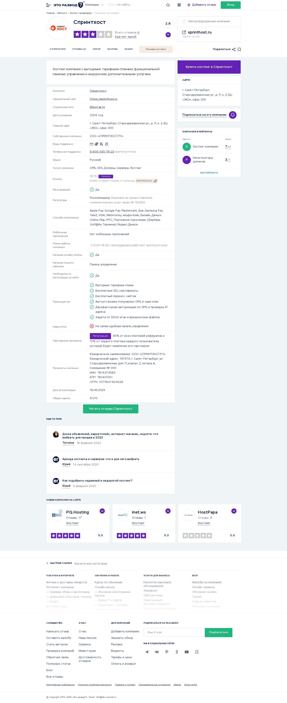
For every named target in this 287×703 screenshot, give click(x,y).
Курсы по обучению (109, 582)
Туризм (197, 597)
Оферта (177, 685)
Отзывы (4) (79, 49)
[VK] (156, 652)
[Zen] (176, 652)
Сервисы (85, 644)
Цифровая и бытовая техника (70, 597)
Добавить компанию (125, 631)
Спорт (54, 601)
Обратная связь (57, 657)
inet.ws (139, 512)
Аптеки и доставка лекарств (66, 582)
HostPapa (207, 512)
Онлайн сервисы (203, 587)
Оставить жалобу (58, 638)
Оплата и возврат (123, 664)
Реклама (117, 644)
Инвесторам (87, 651)
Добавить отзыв (204, 5)
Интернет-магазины (60, 587)
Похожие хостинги (156, 49)
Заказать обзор (122, 638)
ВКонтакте (97, 107)
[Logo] (57, 27)
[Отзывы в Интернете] (68, 4)
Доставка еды (56, 606)
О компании (58, 49)
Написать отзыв (57, 631)
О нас (83, 631)
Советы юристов (204, 601)
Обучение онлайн (204, 592)
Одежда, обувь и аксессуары (70, 592)
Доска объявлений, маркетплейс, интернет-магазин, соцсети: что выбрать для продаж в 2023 (110, 436)
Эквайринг (151, 591)
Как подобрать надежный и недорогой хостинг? (97, 481)
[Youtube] (186, 652)
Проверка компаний (60, 651)
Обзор (97, 49)
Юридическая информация (60, 685)
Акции (128, 49)
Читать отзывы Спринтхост (111, 408)
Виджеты (117, 651)
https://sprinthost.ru (103, 99)
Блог (49, 670)
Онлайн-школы (105, 587)
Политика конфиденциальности (95, 685)
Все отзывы (54, 677)
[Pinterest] (166, 652)
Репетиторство (109, 610)
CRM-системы (153, 595)
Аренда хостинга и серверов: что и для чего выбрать (100, 459)
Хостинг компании (205, 146)
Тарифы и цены (121, 657)
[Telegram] (147, 652)
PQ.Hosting (77, 512)
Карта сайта (190, 685)
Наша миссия (87, 638)
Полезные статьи (58, 664)
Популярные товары (60, 611)
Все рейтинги (209, 173)
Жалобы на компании (207, 582)
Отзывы (71, 518)
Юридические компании (160, 608)
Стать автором (57, 644)
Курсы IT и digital (110, 600)
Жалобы (112, 49)
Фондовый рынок (204, 611)
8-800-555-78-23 (102, 152)
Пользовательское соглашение (154, 685)
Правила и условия (125, 685)
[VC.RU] (196, 652)
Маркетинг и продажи (113, 605)
